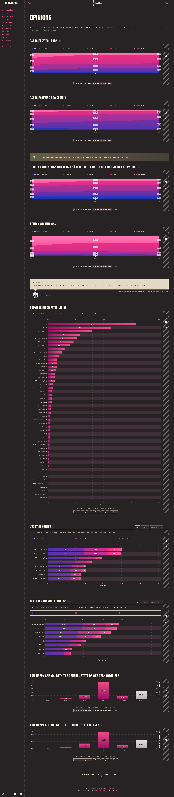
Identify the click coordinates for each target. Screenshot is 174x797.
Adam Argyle (35, 295)
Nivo (98, 788)
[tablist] (165, 59)
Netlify (111, 788)
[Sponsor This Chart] (59, 41)
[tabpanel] (99, 64)
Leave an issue (100, 790)
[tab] (165, 50)
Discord (117, 790)
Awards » (111, 774)
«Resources (90, 774)
